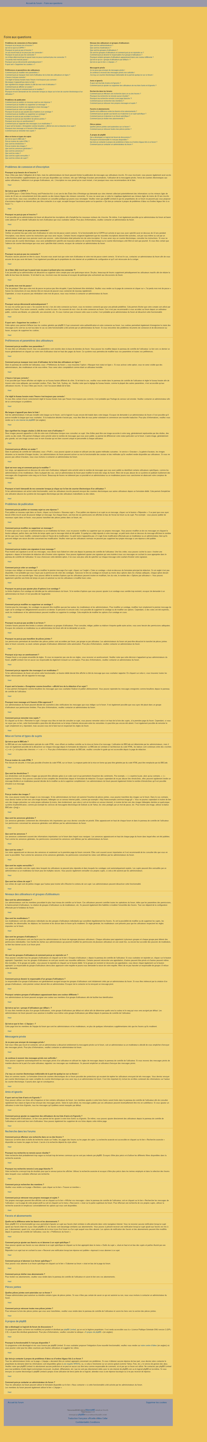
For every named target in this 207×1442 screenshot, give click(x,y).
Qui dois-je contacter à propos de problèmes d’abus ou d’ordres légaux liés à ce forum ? (123, 142)
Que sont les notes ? (13, 153)
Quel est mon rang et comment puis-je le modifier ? (24, 89)
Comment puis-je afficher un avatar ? (19, 87)
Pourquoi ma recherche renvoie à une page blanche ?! (111, 98)
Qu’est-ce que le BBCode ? (15, 139)
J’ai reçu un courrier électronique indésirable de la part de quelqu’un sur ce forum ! (121, 75)
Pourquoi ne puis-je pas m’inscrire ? (19, 50)
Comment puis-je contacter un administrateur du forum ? (111, 144)
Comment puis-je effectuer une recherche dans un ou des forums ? (115, 94)
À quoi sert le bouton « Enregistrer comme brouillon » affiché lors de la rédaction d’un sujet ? (40, 126)
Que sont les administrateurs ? (101, 45)
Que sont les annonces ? (14, 151)
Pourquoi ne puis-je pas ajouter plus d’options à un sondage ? (29, 112)
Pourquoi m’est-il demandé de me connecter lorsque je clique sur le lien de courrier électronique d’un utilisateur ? (44, 93)
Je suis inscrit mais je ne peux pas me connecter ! (24, 53)
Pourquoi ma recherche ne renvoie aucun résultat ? (109, 96)
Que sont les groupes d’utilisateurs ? (104, 50)
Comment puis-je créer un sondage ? (19, 109)
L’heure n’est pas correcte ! (15, 77)
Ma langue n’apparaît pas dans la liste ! (20, 82)
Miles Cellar (102, 1418)
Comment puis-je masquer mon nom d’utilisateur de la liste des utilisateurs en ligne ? (37, 75)
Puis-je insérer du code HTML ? (17, 141)
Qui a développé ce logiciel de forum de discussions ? (110, 137)
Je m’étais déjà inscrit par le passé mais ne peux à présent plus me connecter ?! (35, 57)
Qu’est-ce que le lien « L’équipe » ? (103, 62)
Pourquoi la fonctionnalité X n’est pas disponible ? (109, 140)
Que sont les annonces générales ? (18, 149)
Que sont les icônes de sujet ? (16, 158)
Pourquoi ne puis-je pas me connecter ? (20, 55)
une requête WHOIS (71, 1364)
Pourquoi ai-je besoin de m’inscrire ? (19, 45)
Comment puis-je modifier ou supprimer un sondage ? (25, 114)
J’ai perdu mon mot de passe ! (16, 60)
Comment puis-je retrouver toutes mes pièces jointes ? (111, 129)
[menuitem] (155, 1402)
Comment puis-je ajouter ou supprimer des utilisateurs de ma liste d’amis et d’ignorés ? (123, 86)
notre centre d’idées (149, 1345)
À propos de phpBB (93, 1332)
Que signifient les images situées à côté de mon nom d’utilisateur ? (30, 85)
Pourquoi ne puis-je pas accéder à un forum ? (22, 116)
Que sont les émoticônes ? (15, 144)
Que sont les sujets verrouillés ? (17, 156)
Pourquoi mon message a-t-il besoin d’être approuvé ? (26, 128)
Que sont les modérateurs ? (100, 48)
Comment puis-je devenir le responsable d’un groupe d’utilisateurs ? (116, 55)
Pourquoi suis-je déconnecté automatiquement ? (23, 62)
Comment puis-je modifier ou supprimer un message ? (26, 105)
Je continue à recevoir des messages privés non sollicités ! (112, 73)
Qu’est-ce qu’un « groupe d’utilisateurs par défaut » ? (110, 60)
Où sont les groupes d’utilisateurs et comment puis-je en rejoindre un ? (117, 53)
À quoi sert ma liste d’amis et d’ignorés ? (105, 83)
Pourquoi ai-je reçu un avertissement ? (20, 121)
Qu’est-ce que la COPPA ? (15, 48)
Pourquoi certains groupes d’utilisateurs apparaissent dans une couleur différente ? (122, 57)
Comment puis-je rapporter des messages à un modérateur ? (28, 124)
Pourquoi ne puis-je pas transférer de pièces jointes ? (25, 119)
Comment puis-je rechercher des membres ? (107, 101)
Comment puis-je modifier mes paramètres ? (22, 73)
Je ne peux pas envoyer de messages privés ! (107, 70)
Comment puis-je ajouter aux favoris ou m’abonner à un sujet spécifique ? (118, 114)
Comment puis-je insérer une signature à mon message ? (27, 107)
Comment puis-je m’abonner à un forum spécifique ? (110, 116)
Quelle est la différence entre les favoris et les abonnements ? (113, 111)
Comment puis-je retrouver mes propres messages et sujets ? (113, 103)
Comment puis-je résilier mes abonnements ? (107, 119)
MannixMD (90, 1410)
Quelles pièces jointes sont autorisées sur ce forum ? (110, 127)
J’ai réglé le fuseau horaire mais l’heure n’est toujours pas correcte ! (31, 80)
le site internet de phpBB (24, 420)
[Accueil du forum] (103, 20)
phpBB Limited (70, 1329)
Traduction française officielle (81, 1418)
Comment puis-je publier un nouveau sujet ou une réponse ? (28, 102)
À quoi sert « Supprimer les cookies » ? (20, 64)
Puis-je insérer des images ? (16, 146)
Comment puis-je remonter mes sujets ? (20, 131)
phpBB (81, 1414)
